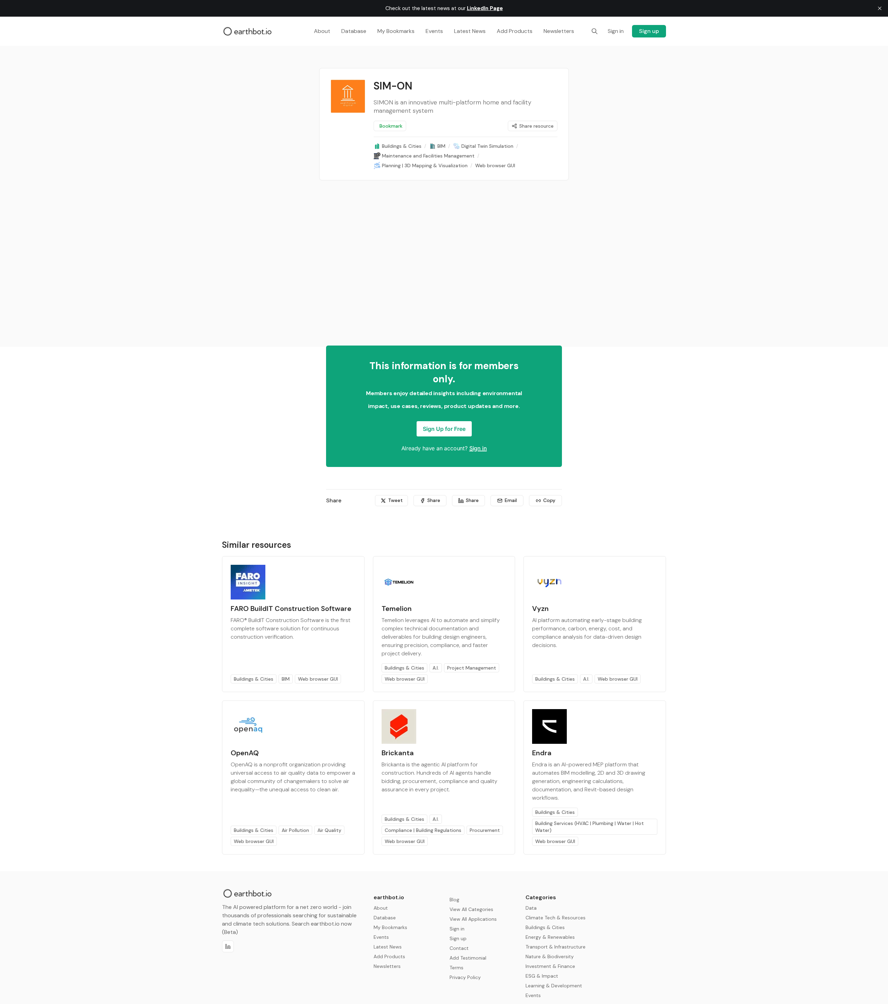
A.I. (436, 668)
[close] (879, 8)
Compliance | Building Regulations (423, 830)
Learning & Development (554, 985)
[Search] (594, 31)
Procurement (485, 830)
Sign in (478, 448)
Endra (542, 752)
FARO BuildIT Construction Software (291, 608)
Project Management (471, 668)
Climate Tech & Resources (556, 917)
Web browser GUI (318, 679)
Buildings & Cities (253, 679)
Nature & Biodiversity (550, 956)
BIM (286, 679)
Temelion (397, 608)
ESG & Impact (542, 976)
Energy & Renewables (550, 937)
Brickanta (398, 752)
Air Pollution (295, 830)
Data (531, 908)
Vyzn (540, 608)
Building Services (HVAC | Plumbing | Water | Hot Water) (589, 826)
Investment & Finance (550, 966)
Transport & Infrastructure (556, 947)
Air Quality (329, 830)
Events (533, 995)
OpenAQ (245, 752)
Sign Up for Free (444, 428)
